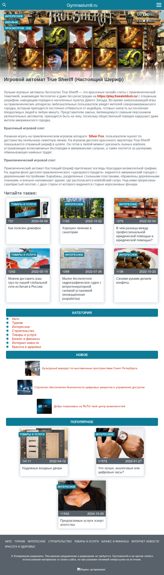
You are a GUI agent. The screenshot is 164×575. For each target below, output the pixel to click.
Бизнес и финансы (26, 338)
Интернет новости (25, 342)
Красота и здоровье (26, 346)
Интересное (14, 16)
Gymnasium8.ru (82, 5)
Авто (15, 318)
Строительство (23, 330)
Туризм (17, 322)
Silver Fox (96, 136)
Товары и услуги (24, 334)
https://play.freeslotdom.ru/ (117, 96)
